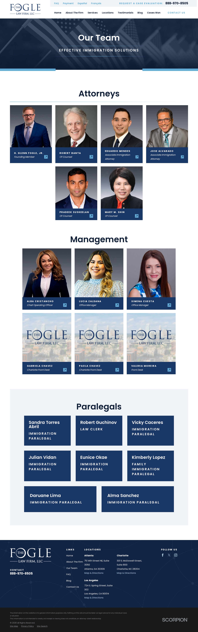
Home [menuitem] (57, 12)
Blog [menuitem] (140, 12)
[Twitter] (169, 555)
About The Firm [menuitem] (74, 12)
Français (96, 3)
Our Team (71, 568)
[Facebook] (162, 555)
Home (69, 555)
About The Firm (74, 561)
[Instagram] (175, 555)
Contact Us (176, 12)
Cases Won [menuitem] (153, 12)
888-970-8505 (176, 3)
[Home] (25, 9)
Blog (68, 580)
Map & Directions (93, 573)
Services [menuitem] (93, 12)
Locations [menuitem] (108, 12)
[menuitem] (14, 626)
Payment (68, 3)
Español (82, 3)
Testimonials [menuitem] (125, 12)
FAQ (56, 3)
